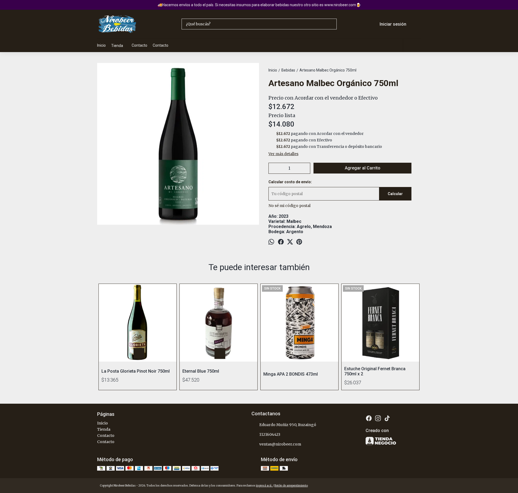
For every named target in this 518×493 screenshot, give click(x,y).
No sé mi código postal (289, 205)
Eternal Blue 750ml (200, 371)
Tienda (117, 45)
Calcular (395, 194)
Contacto (139, 45)
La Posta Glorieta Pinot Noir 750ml (135, 371)
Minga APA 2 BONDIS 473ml (290, 374)
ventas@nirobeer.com (280, 444)
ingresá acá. (264, 485)
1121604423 (269, 434)
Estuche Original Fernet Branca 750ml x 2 (374, 371)
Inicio (101, 45)
